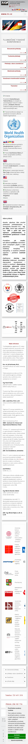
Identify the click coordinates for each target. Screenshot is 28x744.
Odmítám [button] (16, 737)
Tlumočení (14, 86)
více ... (20, 24)
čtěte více (22, 52)
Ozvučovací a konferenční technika (14, 78)
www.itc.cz (6, 14)
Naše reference (14, 344)
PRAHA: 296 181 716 (14, 704)
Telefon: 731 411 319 (14, 695)
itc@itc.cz (12, 6)
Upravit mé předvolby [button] (17, 740)
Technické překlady (14, 56)
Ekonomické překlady (14, 49)
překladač (21, 459)
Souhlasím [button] (17, 735)
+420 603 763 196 (15, 5)
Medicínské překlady (14, 71)
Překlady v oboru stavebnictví (14, 63)
